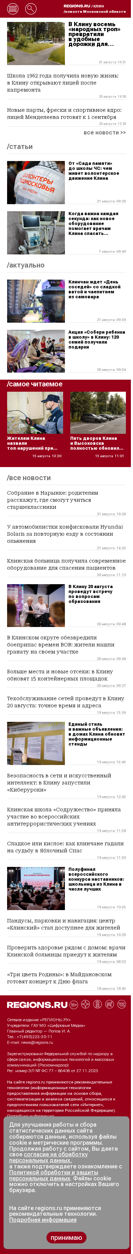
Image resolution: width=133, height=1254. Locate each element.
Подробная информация (30, 1116)
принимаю (66, 1237)
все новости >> (105, 133)
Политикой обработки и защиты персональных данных (53, 1175)
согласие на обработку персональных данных (48, 1157)
